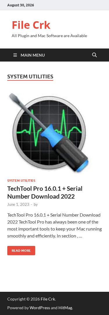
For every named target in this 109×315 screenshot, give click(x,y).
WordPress (40, 307)
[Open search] (94, 55)
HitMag (65, 307)
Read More (19, 249)
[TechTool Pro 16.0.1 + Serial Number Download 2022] (54, 133)
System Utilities (21, 181)
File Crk (31, 25)
